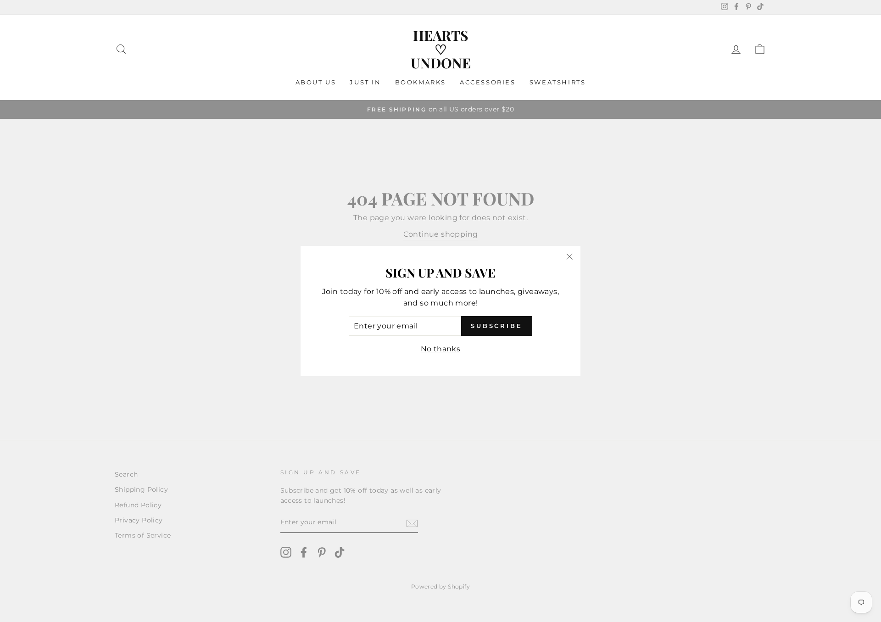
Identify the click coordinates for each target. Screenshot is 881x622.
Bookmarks (420, 82)
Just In (365, 82)
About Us (316, 82)
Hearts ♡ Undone (441, 49)
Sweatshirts (558, 82)
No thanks (441, 348)
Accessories (488, 82)
